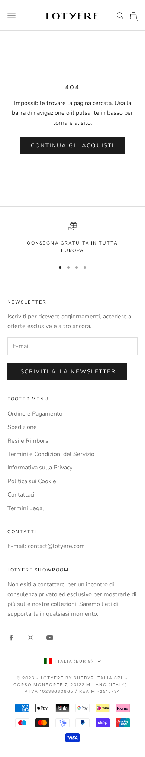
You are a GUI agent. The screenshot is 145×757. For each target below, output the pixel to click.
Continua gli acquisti (72, 145)
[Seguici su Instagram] (30, 637)
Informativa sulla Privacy (39, 467)
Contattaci (21, 495)
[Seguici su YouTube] (50, 637)
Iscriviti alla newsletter (67, 371)
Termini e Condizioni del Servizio (50, 454)
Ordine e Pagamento (34, 414)
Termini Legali (26, 508)
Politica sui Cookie (31, 481)
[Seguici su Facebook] (11, 637)
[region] (72, 238)
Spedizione (22, 427)
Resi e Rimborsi (28, 441)
